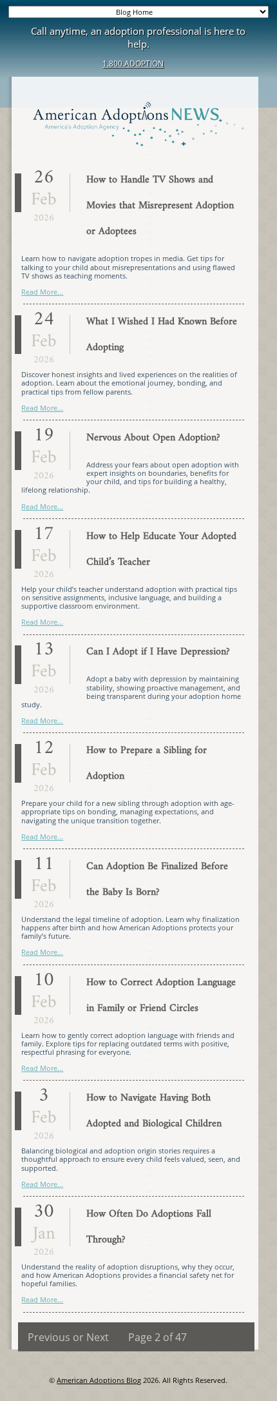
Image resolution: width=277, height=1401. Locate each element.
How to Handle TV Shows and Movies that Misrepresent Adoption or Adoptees (160, 205)
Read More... (42, 292)
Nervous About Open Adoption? (153, 438)
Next (97, 1337)
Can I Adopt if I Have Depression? (158, 652)
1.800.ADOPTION (133, 63)
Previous (49, 1337)
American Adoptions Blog (99, 1380)
